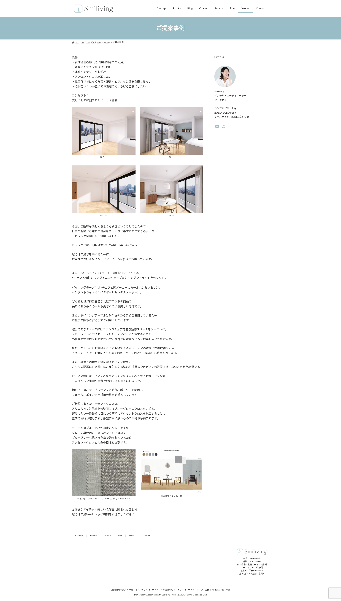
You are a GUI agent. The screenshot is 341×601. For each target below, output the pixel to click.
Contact (146, 535)
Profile (93, 535)
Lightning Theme (170, 594)
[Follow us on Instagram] (223, 126)
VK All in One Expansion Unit (193, 594)
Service (107, 535)
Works (132, 535)
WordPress (151, 594)
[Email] (217, 126)
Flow (120, 535)
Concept (79, 535)
